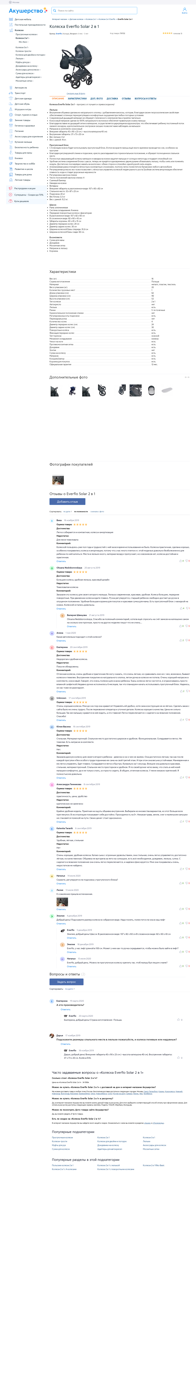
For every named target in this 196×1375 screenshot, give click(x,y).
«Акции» (147, 1123)
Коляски (19, 30)
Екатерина (62, 647)
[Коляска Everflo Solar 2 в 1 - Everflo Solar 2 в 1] (57, 390)
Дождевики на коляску (27, 66)
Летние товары (22, 180)
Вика (59, 520)
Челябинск (147, 1094)
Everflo (71, 930)
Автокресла (21, 87)
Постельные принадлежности (30, 24)
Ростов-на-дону (119, 1094)
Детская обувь (22, 104)
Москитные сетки (24, 81)
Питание (19, 131)
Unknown (62, 698)
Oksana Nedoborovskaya (70, 567)
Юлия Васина (64, 726)
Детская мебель (23, 19)
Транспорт (20, 93)
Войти (184, 13)
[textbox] (94, 10)
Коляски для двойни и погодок (31, 55)
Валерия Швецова (77, 615)
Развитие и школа (24, 169)
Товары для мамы (23, 152)
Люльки (20, 58)
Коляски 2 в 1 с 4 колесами (64, 1169)
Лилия (60, 890)
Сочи (110, 1094)
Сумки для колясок (25, 73)
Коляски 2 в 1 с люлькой (108, 1165)
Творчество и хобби (25, 163)
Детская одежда (23, 98)
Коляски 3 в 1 (22, 47)
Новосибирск (101, 1094)
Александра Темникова (69, 784)
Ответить (61, 561)
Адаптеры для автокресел (29, 77)
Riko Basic (23, 42)
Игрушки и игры (23, 109)
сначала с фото (97, 511)
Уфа (140, 1094)
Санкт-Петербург (151, 1091)
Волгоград (65, 1094)
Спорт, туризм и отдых (26, 114)
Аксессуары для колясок (28, 69)
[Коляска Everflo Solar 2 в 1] (76, 64)
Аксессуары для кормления (29, 136)
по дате (66, 511)
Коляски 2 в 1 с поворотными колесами (115, 1169)
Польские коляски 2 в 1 (62, 1165)
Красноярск (170, 1091)
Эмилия (61, 915)
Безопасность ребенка (26, 147)
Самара (129, 1094)
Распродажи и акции (24, 188)
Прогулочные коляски (27, 34)
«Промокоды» (158, 1123)
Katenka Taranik (65, 828)
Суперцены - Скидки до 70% (28, 194)
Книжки (19, 158)
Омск (93, 1094)
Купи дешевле (21, 201)
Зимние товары (22, 120)
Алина (60, 632)
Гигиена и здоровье (25, 125)
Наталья (61, 875)
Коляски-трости (24, 51)
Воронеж (74, 1094)
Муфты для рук (23, 62)
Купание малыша (23, 142)
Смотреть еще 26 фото (76, 93)
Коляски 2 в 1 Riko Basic (153, 1165)
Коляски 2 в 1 (22, 38)
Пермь (135, 1094)
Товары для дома (23, 174)
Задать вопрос (66, 981)
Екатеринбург (84, 1094)
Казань (161, 1091)
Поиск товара (54, 10)
